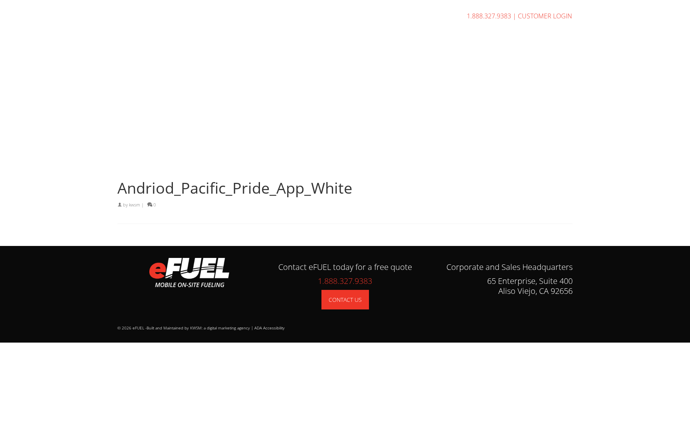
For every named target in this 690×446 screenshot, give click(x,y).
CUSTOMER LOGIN (545, 16)
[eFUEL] (189, 40)
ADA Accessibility (269, 328)
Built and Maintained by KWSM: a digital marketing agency (198, 328)
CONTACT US (345, 299)
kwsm (134, 205)
